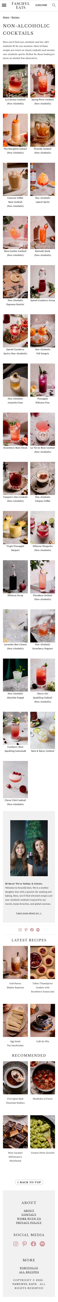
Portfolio (29, 1268)
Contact (29, 1214)
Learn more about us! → (29, 913)
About (29, 1210)
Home (6, 17)
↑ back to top (29, 1182)
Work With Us (29, 1218)
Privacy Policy (29, 1222)
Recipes (15, 17)
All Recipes (29, 1272)
